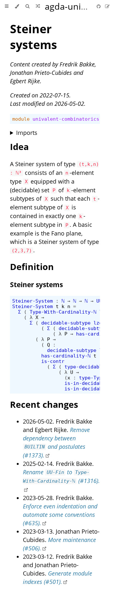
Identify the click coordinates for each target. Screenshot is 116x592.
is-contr (52, 361)
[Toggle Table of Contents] (7, 6)
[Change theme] (17, 6)
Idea (19, 147)
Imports (26, 132)
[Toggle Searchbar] (27, 6)
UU (99, 301)
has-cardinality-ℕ (66, 355)
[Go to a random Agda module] (38, 6)
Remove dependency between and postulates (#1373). (56, 442)
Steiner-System (32, 301)
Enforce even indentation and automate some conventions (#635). (60, 514)
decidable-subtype (66, 323)
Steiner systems (33, 37)
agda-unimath (73, 6)
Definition (32, 267)
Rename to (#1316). (61, 476)
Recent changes (44, 404)
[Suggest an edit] (107, 6)
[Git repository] (99, 6)
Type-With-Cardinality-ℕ (63, 312)
